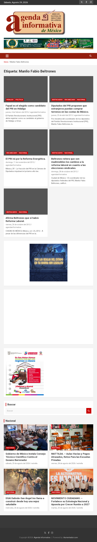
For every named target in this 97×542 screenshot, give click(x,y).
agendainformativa (38, 112)
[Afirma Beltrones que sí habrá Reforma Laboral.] (26, 201)
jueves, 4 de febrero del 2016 (17, 112)
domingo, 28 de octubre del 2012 (64, 172)
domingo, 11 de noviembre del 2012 (20, 162)
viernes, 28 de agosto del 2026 (63, 463)
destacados (57, 100)
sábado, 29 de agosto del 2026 (18, 463)
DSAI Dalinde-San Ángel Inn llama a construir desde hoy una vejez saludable (25, 501)
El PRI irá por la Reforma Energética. (26, 158)
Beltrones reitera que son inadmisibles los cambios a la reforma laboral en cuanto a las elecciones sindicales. (68, 163)
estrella (34, 463)
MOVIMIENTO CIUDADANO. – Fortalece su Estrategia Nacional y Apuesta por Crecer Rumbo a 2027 (70, 501)
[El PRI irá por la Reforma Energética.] (26, 142)
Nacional (11, 420)
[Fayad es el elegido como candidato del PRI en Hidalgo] (26, 89)
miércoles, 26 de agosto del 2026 (19, 508)
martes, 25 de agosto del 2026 (63, 508)
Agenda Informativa (42, 537)
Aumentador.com (70, 537)
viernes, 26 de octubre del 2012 (18, 225)
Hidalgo (9, 100)
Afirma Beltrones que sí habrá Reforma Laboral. (22, 219)
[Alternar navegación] (7, 56)
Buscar (88, 411)
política (19, 100)
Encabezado (70, 100)
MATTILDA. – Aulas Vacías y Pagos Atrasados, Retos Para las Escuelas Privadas (70, 456)
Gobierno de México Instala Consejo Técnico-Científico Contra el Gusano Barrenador (26, 456)
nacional (81, 100)
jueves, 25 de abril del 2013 (62, 115)
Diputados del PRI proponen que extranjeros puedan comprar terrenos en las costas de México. (70, 108)
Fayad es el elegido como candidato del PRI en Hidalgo (26, 107)
